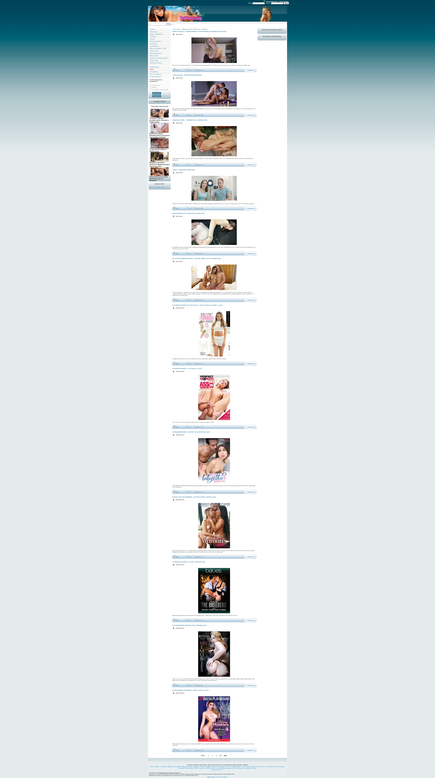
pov (217, 768)
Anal (161, 766)
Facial (229, 766)
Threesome (249, 768)
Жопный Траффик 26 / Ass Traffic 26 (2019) (187, 368)
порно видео (179, 34)
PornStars (212, 768)
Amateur (156, 766)
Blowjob (184, 766)
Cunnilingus (207, 766)
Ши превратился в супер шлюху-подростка (188, 213)
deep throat (215, 766)
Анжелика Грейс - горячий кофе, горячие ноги (189, 120)
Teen (244, 768)
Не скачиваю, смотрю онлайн (160, 89)
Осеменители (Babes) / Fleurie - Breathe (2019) (188, 562)
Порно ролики (156, 85)
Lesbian (187, 768)
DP (226, 766)
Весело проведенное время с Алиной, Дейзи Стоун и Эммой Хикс (196, 258)
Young (254, 768)
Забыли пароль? (284, 1)
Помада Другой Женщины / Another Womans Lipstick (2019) (194, 497)
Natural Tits (202, 768)
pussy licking (221, 768)
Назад (203, 755)
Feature (243, 766)
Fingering (253, 766)
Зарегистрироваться (272, 1)
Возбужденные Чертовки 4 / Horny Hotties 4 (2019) (190, 690)
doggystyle (222, 766)
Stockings (239, 768)
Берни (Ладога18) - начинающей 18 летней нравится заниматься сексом (199, 31)
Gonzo (258, 766)
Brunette (189, 766)
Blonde (180, 766)
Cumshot (201, 766)
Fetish (248, 766)
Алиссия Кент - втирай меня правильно (187, 75)
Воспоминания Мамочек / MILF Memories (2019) (189, 625)
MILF (196, 768)
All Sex (152, 766)
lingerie (192, 768)
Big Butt (170, 766)
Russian (228, 768)
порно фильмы (180, 308)
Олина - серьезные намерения (183, 170)
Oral (207, 768)
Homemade (282, 766)
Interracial (182, 768)
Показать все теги (217, 769)
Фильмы (154, 87)
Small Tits (233, 768)
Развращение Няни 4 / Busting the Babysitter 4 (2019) (191, 432)
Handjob (269, 766)
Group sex (263, 766)
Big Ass (165, 766)
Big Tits (175, 766)
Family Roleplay (236, 766)
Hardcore (275, 766)
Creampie (195, 766)
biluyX (177, 70)
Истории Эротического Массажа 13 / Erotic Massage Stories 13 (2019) (197, 305)
